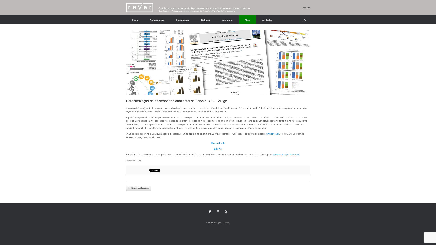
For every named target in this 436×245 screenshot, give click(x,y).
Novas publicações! (138, 188)
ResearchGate (218, 142)
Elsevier (218, 148)
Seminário (227, 19)
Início (135, 19)
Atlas (247, 19)
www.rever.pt (272, 133)
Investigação (182, 19)
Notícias (205, 19)
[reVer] (188, 8)
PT (308, 7)
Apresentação (157, 19)
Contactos (267, 19)
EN (304, 7)
